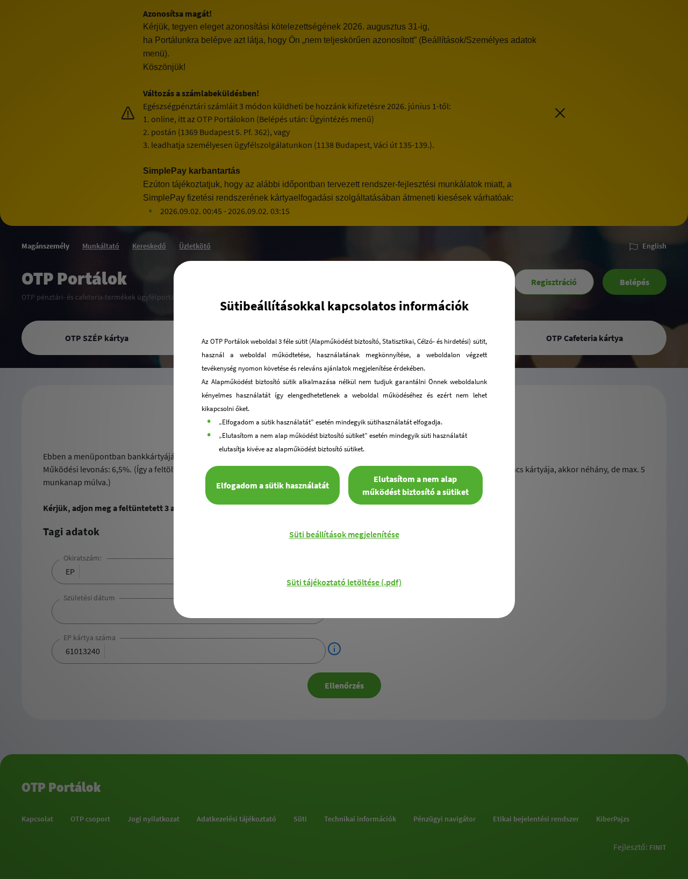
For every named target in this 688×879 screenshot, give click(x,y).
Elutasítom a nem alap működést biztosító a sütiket (415, 485)
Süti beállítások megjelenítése (344, 534)
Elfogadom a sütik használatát (272, 485)
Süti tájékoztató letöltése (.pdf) (344, 582)
